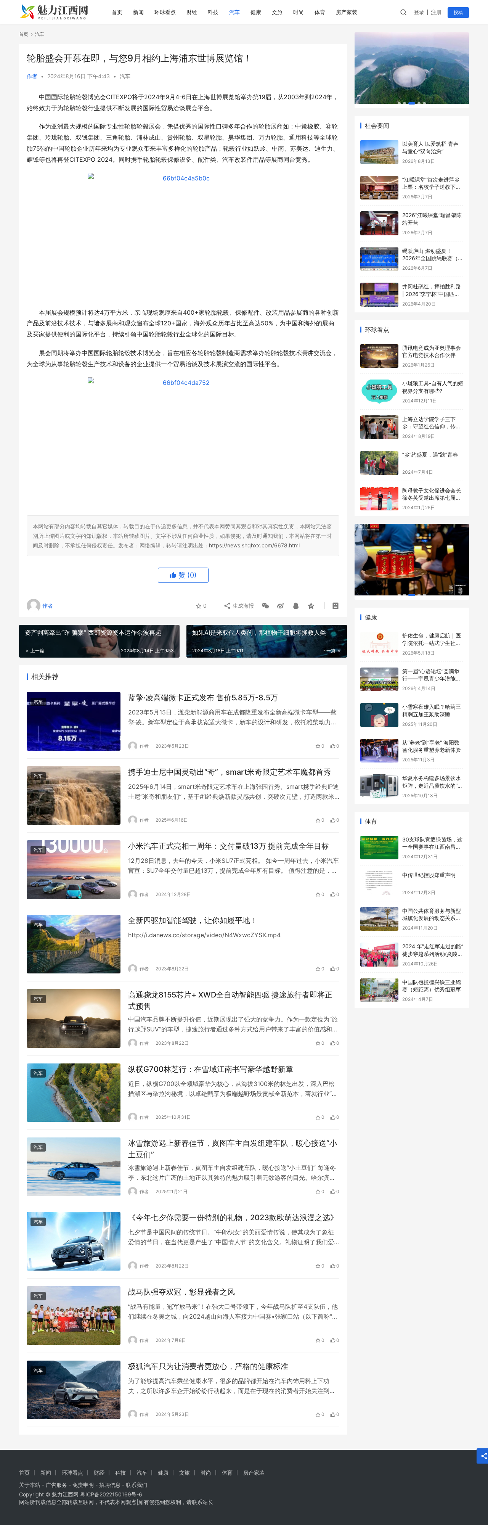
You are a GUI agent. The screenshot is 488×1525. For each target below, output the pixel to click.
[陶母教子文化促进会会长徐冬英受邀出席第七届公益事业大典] (379, 499)
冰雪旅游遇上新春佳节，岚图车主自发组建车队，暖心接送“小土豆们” (232, 1149)
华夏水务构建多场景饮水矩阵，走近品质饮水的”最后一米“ (432, 785)
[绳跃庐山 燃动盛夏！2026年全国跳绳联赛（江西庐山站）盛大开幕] (379, 259)
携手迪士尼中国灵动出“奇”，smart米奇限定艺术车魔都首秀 (229, 772)
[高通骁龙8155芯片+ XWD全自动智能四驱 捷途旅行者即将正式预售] (73, 1018)
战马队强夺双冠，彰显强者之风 (181, 1292)
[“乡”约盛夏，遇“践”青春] (379, 463)
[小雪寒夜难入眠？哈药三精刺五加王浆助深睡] (379, 715)
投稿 (458, 12)
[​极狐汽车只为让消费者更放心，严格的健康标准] (73, 1390)
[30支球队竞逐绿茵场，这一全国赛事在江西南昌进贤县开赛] (379, 848)
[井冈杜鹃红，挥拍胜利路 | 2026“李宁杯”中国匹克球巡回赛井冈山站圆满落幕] (379, 295)
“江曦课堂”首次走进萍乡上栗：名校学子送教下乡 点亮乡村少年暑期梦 (431, 187)
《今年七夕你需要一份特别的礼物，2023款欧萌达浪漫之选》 (233, 1217)
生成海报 (242, 605)
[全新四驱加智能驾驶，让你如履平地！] (73, 944)
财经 (191, 12)
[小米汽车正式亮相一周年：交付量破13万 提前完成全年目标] (73, 869)
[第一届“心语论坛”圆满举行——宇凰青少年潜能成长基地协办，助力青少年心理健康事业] (379, 680)
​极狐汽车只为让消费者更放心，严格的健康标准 (208, 1366)
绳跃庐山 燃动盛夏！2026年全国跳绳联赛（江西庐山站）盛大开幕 (432, 258)
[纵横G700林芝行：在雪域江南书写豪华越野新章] (73, 1092)
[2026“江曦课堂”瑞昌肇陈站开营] (379, 223)
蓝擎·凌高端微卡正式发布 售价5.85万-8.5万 (203, 697)
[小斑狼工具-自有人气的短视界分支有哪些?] (379, 392)
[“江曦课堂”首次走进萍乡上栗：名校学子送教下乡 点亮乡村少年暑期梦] (379, 188)
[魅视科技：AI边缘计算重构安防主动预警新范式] (412, 68)
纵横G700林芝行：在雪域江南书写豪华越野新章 (210, 1069)
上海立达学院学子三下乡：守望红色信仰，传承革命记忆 (431, 426)
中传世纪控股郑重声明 (429, 875)
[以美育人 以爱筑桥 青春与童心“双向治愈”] (379, 152)
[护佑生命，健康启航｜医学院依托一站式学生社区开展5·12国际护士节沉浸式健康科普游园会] (379, 644)
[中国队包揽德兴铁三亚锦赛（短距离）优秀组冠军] (379, 990)
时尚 (298, 12)
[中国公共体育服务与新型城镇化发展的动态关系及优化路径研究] (379, 919)
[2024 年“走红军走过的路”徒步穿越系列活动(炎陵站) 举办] (379, 955)
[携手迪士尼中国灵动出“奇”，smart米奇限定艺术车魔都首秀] (73, 795)
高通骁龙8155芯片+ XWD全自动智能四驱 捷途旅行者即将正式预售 (230, 1000)
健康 (255, 12)
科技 (213, 12)
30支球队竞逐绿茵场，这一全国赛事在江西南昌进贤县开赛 (432, 846)
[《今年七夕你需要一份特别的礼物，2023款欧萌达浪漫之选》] (73, 1241)
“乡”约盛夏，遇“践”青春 (430, 454)
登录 (419, 12)
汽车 (234, 12)
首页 (117, 12)
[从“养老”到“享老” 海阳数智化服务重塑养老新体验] (379, 751)
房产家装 (346, 12)
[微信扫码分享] (265, 606)
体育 (320, 12)
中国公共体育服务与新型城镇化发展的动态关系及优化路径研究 (431, 918)
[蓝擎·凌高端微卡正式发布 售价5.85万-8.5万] (73, 721)
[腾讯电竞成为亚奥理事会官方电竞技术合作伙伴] (379, 356)
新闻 (138, 12)
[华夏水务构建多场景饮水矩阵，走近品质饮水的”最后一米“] (379, 786)
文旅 (277, 12)
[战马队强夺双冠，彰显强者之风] (73, 1315)
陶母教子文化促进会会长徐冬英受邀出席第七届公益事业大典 (431, 497)
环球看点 (165, 12)
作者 (32, 76)
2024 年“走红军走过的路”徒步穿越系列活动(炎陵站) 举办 (432, 953)
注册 (436, 12)
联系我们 (136, 1485)
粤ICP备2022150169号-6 (111, 1494)
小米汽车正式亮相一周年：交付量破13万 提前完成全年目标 (228, 846)
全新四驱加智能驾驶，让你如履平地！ (193, 920)
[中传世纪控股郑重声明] (379, 883)
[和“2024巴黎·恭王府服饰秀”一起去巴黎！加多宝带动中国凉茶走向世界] (412, 559)
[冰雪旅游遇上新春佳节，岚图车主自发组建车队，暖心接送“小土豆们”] (73, 1166)
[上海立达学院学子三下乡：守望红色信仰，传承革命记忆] (379, 427)
